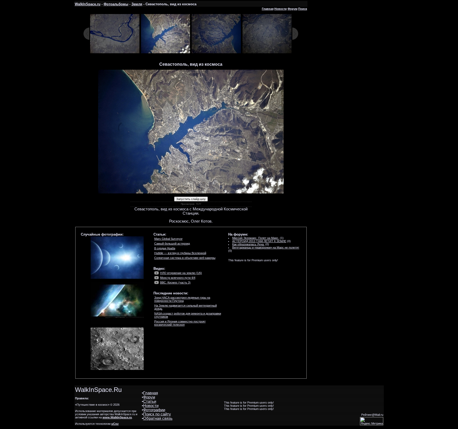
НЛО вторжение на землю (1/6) (181, 273)
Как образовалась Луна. (248, 244)
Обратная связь (158, 418)
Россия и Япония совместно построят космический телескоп (180, 323)
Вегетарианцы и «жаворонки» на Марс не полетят (265, 247)
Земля (136, 4)
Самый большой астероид (172, 243)
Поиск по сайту (157, 414)
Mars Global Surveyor (168, 238)
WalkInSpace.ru (87, 4)
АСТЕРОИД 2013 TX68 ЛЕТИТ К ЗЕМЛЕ (259, 241)
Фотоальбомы (116, 4)
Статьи (149, 401)
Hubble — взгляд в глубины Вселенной (180, 253)
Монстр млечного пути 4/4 (177, 277)
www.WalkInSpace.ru (117, 417)
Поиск (302, 8)
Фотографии (154, 410)
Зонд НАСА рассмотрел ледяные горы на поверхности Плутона (182, 299)
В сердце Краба (164, 248)
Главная (268, 8)
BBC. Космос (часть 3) (175, 282)
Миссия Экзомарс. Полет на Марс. (255, 238)
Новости (280, 8)
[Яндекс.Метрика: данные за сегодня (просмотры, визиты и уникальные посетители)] (371, 421)
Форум (292, 8)
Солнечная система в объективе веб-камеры (184, 257)
